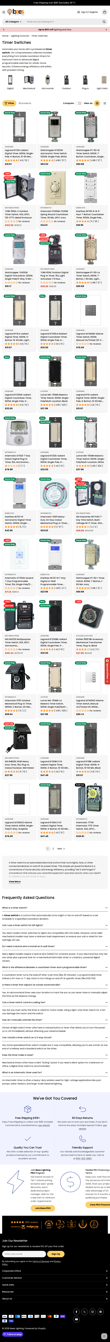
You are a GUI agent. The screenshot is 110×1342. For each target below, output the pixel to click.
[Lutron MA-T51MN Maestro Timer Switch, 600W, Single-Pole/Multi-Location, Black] (55, 371)
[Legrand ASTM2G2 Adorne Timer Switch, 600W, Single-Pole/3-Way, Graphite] (19, 799)
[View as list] (104, 103)
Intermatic (46, 208)
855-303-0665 (84, 1158)
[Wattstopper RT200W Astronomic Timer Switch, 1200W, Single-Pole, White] (55, 127)
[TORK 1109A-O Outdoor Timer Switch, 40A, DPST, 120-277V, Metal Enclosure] (19, 188)
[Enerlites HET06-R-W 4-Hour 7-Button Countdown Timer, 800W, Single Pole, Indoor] (91, 188)
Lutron (44, 391)
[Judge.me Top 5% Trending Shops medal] (94, 1224)
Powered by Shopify (35, 1328)
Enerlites (80, 208)
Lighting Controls (20, 35)
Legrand (9, 147)
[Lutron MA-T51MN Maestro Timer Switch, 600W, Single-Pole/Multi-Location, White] (91, 432)
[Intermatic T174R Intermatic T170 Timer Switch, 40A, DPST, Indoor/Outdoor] (91, 799)
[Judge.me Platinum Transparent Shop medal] (60, 1224)
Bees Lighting (17, 1328)
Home (5, 35)
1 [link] (47, 848)
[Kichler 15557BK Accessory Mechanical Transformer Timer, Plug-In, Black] (91, 616)
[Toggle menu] (3, 12)
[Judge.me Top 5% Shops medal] (82, 1224)
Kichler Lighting (84, 636)
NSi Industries (12, 208)
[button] (3, 29)
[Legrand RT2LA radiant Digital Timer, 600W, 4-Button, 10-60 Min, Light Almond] (19, 310)
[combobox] (55, 22)
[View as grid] (97, 103)
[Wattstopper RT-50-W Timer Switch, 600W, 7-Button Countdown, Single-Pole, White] (91, 127)
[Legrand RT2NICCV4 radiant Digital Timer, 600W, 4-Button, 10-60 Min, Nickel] (55, 799)
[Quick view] (32, 116)
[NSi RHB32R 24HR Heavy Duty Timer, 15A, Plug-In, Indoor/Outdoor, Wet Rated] (19, 738)
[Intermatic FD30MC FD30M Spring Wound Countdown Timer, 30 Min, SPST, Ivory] (55, 188)
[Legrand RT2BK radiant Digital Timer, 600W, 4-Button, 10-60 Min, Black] (91, 738)
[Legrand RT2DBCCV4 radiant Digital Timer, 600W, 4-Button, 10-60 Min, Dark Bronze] (55, 738)
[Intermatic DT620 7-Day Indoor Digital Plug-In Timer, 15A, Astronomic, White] (19, 432)
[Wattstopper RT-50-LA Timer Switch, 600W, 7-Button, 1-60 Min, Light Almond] (91, 249)
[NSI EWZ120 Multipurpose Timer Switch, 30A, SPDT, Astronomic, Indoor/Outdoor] (19, 616)
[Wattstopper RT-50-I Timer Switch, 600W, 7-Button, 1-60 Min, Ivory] (91, 554)
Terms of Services (40, 1261)
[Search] (104, 21)
